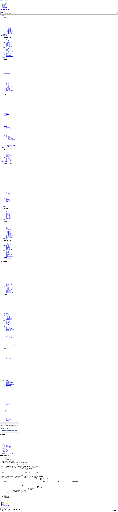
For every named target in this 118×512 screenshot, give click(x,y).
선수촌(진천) (8, 214)
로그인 (4, 3)
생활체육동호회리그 (9, 330)
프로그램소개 (8, 321)
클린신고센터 (8, 200)
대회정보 (5, 126)
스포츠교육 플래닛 (9, 381)
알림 (5, 210)
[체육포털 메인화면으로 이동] (5, 9)
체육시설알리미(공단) (11, 139)
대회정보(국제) (6, 157)
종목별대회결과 (8, 155)
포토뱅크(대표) (8, 55)
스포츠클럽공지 (8, 25)
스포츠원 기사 (8, 40)
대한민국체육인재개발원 (10, 384)
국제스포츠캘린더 (9, 159)
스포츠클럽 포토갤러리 (9, 56)
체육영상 (5, 47)
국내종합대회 (8, 154)
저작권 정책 (4, 504)
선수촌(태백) (8, 216)
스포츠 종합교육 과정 (9, 383)
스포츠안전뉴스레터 (9, 33)
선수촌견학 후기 (8, 89)
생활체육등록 (6, 113)
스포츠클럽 (10, 137)
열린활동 (5, 84)
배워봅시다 (8, 49)
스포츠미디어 (4, 35)
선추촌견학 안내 (8, 88)
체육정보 (3, 15)
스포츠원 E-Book (8, 41)
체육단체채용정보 (9, 191)
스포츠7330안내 (8, 116)
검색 (14, 13)
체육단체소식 (8, 24)
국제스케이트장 (8, 217)
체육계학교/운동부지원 (9, 83)
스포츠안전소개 (8, 27)
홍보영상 (7, 48)
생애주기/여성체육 (7, 73)
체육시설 (5, 135)
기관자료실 (8, 226)
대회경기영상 (8, 50)
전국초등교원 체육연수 (9, 82)
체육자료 (7, 227)
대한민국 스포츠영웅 (9, 189)
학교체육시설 (10, 138)
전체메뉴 (4, 219)
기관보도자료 (8, 225)
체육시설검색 (8, 136)
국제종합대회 (8, 158)
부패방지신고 (8, 201)
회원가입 (6, 3)
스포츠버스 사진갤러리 (9, 87)
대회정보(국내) (6, 153)
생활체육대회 (8, 127)
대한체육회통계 (6, 34)
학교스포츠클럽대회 (9, 81)
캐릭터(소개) (8, 44)
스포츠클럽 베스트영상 (9, 51)
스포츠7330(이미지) (9, 46)
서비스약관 (4, 502)
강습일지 (7, 123)
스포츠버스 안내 (8, 85)
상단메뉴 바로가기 (8, 0)
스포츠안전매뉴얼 (9, 30)
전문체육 (3, 147)
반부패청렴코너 (8, 199)
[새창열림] (4, 4)
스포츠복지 (6, 386)
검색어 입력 (3, 13)
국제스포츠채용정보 (9, 192)
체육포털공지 (8, 211)
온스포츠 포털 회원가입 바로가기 (9, 430)
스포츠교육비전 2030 (9, 382)
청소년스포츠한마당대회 (10, 329)
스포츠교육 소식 (8, 385)
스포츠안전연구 (8, 28)
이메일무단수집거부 (5, 505)
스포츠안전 (6, 26)
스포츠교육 (6, 183)
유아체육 (7, 74)
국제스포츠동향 (8, 160)
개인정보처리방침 (5, 503)
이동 (7, 507)
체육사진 (5, 54)
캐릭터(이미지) (8, 45)
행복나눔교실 (8, 281)
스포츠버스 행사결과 (9, 86)
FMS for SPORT (6, 145)
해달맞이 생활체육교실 (9, 319)
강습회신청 (8, 322)
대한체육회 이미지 (7, 42)
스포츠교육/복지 (5, 161)
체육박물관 (8, 218)
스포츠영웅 (8, 52)
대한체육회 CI (8, 43)
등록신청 (7, 114)
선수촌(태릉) (8, 215)
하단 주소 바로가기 (14, 0)
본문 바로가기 (2, 0)
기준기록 (7, 156)
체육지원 (3, 57)
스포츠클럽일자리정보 (9, 193)
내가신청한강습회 (9, 122)
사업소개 (7, 142)
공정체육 (5, 198)
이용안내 (3, 206)
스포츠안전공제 (8, 29)
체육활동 (5, 115)
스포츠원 (5, 39)
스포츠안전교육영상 (9, 31)
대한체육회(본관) (9, 213)
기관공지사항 (8, 224)
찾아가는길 (6, 212)
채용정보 (5, 190)
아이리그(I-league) (9, 80)
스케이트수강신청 (9, 318)
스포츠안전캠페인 (9, 32)
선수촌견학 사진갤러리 (9, 90)
